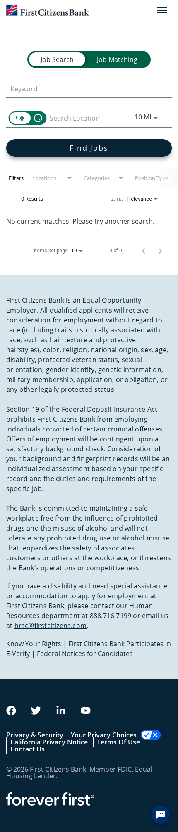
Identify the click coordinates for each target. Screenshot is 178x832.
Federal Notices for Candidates (85, 653)
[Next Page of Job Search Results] (160, 250)
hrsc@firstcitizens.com (50, 625)
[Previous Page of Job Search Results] (143, 250)
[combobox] (84, 88)
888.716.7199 (110, 615)
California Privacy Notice (49, 742)
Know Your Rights (33, 643)
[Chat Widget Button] (161, 815)
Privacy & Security (34, 735)
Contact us (27, 749)
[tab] (57, 59)
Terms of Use (118, 742)
